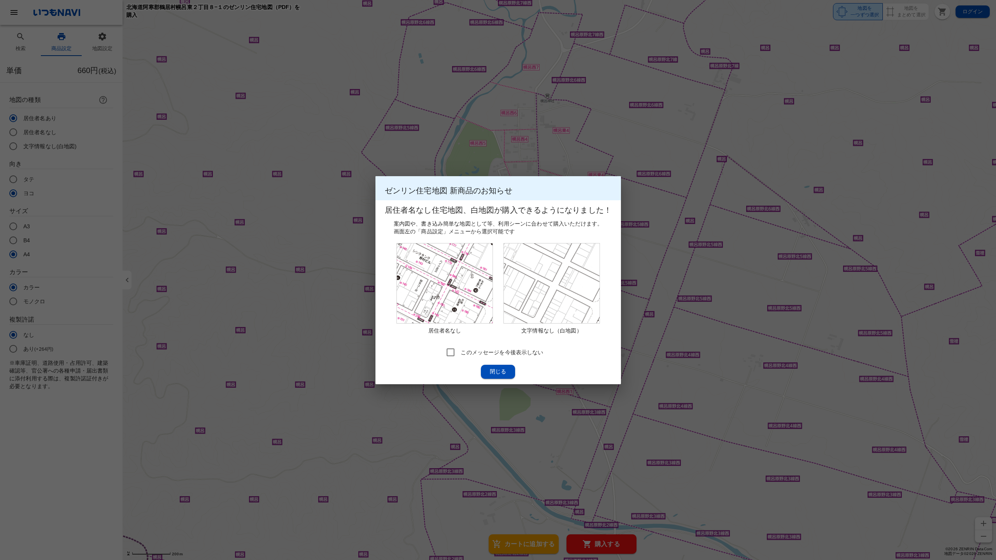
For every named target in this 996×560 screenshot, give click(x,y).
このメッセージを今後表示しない (502, 352)
